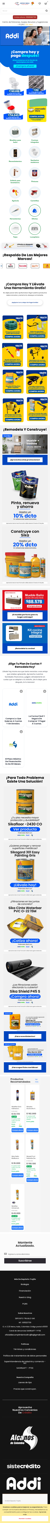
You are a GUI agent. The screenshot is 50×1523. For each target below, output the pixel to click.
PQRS (24, 1304)
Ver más (36, 1080)
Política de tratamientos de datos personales (25, 1356)
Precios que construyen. (24, 1389)
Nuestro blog (25, 1297)
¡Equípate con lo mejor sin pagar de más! (25, 302)
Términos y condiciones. (24, 1349)
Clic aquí (29, 24)
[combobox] (25, 10)
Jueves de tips (25, 1382)
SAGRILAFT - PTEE (25, 1368)
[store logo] (24, 3)
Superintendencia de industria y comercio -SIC (25, 1362)
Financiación (25, 1291)
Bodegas (25, 1284)
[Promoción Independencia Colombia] (25, 245)
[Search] (46, 10)
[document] (25, 1513)
